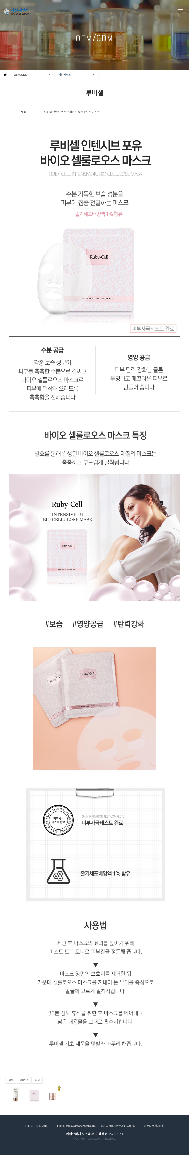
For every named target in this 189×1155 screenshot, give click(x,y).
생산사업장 (64, 75)
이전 (10, 1080)
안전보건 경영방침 (154, 1126)
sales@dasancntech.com (80, 1126)
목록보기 (24, 1080)
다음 (37, 1080)
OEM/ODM (21, 75)
